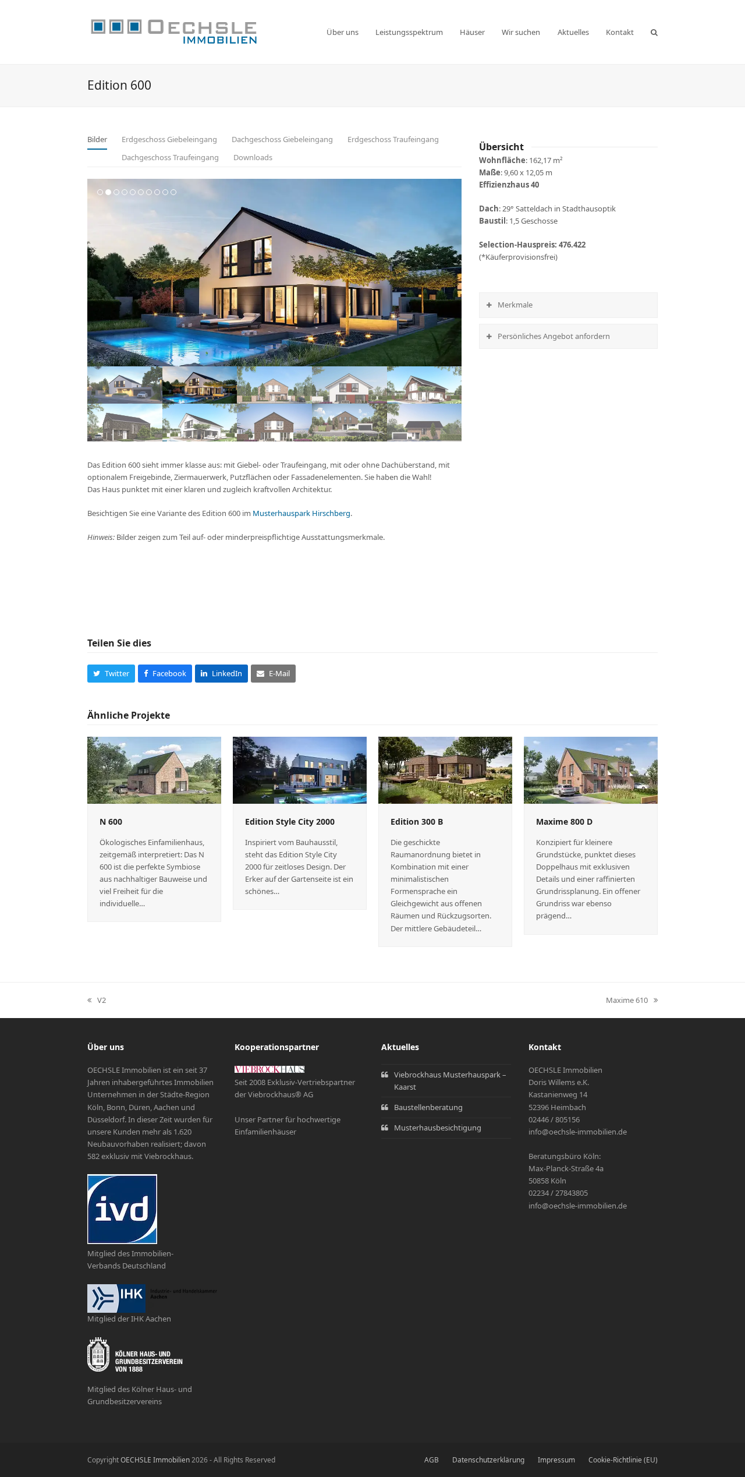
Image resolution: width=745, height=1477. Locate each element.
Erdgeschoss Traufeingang (393, 139)
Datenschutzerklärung (488, 1460)
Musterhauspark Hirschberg (301, 513)
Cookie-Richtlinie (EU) (623, 1460)
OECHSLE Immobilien (155, 1460)
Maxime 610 (627, 1000)
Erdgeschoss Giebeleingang (169, 139)
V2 (96, 1000)
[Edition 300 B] (445, 769)
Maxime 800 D (564, 821)
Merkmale (515, 304)
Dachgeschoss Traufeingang (170, 157)
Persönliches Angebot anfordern (554, 336)
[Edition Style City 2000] (300, 769)
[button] (654, 32)
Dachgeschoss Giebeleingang (282, 139)
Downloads (252, 157)
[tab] (97, 139)
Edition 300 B (417, 821)
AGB (431, 1460)
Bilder (97, 139)
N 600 (111, 821)
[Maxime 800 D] (591, 769)
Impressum (556, 1460)
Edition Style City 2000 (290, 821)
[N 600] (154, 769)
